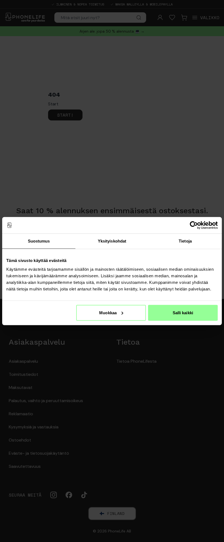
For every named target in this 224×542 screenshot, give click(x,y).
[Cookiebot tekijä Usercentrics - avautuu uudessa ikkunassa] (194, 225)
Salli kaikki (183, 312)
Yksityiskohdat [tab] (112, 241)
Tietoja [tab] (185, 241)
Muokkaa (108, 312)
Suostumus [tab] (39, 241)
